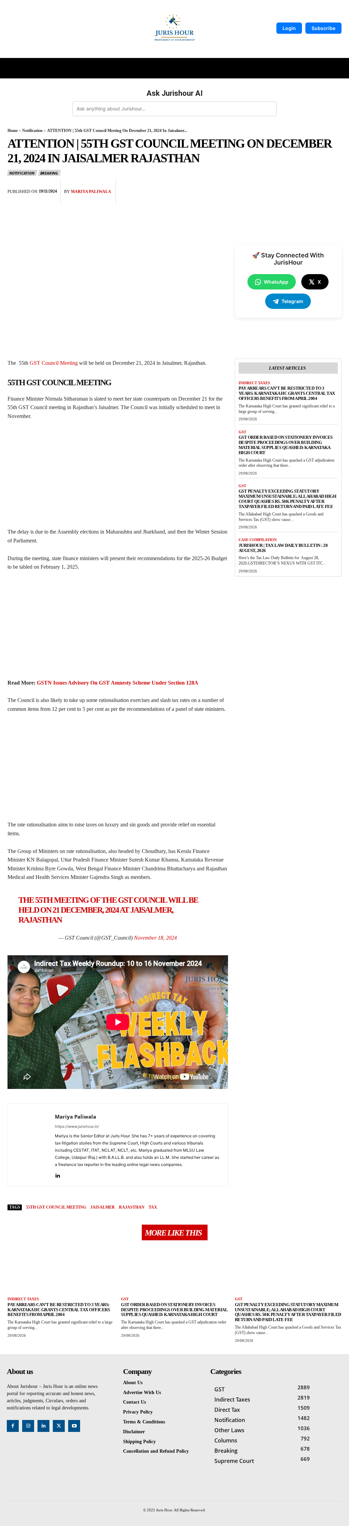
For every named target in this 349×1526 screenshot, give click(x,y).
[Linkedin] (57, 1174)
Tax (153, 1207)
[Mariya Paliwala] (31, 1145)
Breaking (49, 173)
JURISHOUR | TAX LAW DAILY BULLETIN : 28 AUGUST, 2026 (283, 548)
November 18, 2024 (155, 938)
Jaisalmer (102, 1207)
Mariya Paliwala (91, 191)
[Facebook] (271, 187)
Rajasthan (132, 1207)
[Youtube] (74, 1426)
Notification (32, 130)
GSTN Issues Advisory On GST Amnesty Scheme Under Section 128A (117, 683)
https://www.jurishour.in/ (77, 1126)
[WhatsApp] (318, 187)
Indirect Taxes (254, 383)
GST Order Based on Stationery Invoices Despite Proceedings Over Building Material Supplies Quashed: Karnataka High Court (286, 445)
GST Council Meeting (54, 363)
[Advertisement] (117, 477)
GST (242, 432)
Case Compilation (258, 540)
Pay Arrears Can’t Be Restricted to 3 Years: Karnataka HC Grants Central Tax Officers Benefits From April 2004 (287, 393)
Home (12, 130)
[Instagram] (28, 1426)
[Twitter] (287, 187)
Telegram (292, 301)
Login (289, 28)
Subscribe (323, 28)
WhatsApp (276, 282)
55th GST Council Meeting (56, 1207)
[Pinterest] (302, 187)
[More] (334, 187)
